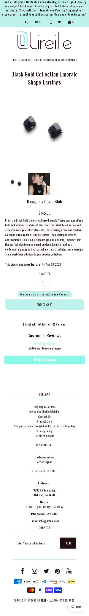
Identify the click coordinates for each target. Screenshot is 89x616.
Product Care (44, 421)
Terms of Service (44, 435)
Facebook (29, 324)
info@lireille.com (49, 521)
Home (15, 60)
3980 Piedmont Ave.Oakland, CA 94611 (44, 492)
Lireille (41, 600)
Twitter (45, 324)
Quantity (44, 273)
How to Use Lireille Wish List (44, 411)
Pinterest (61, 324)
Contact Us (44, 416)
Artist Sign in (44, 462)
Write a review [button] (44, 359)
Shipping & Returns (44, 406)
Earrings (25, 60)
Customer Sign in (44, 457)
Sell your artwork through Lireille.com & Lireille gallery (44, 426)
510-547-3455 (49, 513)
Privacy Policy (44, 431)
